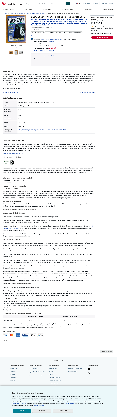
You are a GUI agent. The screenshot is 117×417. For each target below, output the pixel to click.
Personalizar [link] (63, 410)
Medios (51, 371)
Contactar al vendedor (10, 92)
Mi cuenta (12, 374)
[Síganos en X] (89, 373)
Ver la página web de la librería (13, 153)
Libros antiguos (47, 9)
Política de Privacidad (54, 377)
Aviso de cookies (53, 383)
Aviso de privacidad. (39, 405)
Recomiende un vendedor (36, 375)
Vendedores (88, 9)
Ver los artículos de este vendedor (44, 50)
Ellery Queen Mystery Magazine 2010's (31, 130)
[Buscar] (68, 3)
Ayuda (111, 3)
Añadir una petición (106, 351)
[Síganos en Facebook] (89, 369)
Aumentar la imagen (16, 48)
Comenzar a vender (108, 9)
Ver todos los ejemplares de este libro (44, 56)
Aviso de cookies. (69, 403)
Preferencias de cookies (19, 403)
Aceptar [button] (21, 410)
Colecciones (28, 9)
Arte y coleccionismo (68, 9)
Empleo (51, 374)
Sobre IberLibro (53, 368)
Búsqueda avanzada (8, 9)
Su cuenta (95, 3)
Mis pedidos (13, 377)
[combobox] (45, 3)
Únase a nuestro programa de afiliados (37, 372)
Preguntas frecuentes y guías (75, 368)
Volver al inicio (58, 360)
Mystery (47, 130)
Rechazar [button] (42, 410)
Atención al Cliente (73, 371)
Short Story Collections (59, 130)
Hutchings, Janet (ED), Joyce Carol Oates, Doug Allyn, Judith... (27, 13)
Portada (5, 13)
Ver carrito (12, 380)
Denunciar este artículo (87, 92)
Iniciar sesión (86, 3)
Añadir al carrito (102, 37)
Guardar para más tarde (38, 36)
